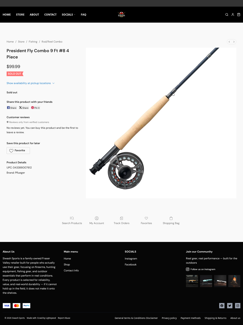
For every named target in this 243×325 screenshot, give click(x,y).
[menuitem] (229, 41)
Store (21, 41)
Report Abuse (64, 318)
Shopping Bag (171, 223)
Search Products (72, 223)
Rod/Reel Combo (52, 41)
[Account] (232, 14)
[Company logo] (121, 14)
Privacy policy (169, 318)
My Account (96, 223)
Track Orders (121, 223)
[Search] (226, 14)
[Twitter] (229, 305)
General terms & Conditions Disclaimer (136, 318)
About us (235, 318)
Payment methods (191, 318)
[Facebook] (221, 305)
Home (10, 41)
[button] (18, 150)
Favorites (146, 223)
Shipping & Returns (215, 318)
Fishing (33, 41)
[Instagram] (237, 305)
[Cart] (238, 14)
